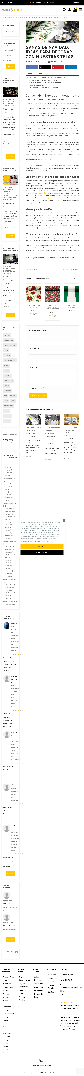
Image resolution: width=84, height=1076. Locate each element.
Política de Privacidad (38, 989)
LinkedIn (71, 67)
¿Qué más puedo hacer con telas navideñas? (44, 88)
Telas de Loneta (6, 1018)
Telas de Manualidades (9, 1012)
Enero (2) (9, 576)
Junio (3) (9, 525)
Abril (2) (8, 568)
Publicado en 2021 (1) (10, 601)
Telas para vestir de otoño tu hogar (71, 430)
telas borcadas (8, 340)
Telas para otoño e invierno (7, 997)
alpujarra (6, 365)
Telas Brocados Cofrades (7, 1033)
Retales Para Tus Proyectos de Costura (15, 794)
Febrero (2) (9, 473)
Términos (56, 1073)
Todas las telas (23, 992)
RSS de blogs (9, 952)
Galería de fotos (10, 434)
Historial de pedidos (52, 980)
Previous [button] (2, 119)
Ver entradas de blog (10, 907)
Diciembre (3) (10, 585)
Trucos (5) (8, 60)
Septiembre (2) (10, 593)
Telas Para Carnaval (7, 1051)
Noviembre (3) (10, 511)
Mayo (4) (9, 565)
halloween (7, 355)
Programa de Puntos (24, 998)
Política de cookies (27, 542)
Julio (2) (8, 595)
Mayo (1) (8, 527)
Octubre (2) (9, 514)
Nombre (31, 339)
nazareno (7, 421)
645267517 (67, 980)
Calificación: (33, 388)
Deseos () (78, 2)
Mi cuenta (52, 975)
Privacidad (48, 1073)
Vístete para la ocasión (36, 85)
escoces (6, 370)
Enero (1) (8, 475)
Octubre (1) (9, 486)
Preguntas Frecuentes (23, 985)
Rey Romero (7, 901)
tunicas (6, 411)
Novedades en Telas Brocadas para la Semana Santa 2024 (15, 841)
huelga (6, 350)
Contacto (52, 992)
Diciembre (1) (10, 467)
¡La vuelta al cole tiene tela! (33, 429)
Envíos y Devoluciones (24, 978)
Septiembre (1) (10, 517)
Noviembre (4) (10, 587)
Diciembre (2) (10, 484)
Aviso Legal (38, 984)
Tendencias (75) (10, 50)
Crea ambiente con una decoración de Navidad (45, 83)
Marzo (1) (9, 470)
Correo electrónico (35, 348)
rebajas (6, 385)
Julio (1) (8, 489)
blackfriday (7, 375)
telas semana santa (10, 345)
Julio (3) (8, 522)
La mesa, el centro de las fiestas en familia (43, 80)
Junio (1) (8, 492)
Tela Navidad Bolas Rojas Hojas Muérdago (52, 307)
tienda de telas (8, 380)
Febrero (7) (9, 573)
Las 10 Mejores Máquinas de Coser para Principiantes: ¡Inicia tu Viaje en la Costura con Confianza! (10, 194)
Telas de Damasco (7, 1025)
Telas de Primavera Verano (7, 1043)
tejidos (6, 400)
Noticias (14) (9, 55)
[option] (10, 115)
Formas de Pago (38, 995)
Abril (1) (8, 530)
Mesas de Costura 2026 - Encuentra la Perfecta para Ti (10, 270)
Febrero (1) (9, 497)
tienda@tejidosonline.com (71, 987)
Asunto (31, 358)
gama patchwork (55, 198)
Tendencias (75, 269)
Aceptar (42, 546)
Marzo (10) (9, 571)
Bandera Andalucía (71, 306)
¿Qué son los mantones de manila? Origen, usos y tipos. (9, 103)
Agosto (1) (9, 519)
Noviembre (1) (10, 604)
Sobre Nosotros (38, 978)
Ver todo (10, 66)
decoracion (7, 416)
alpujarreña (7, 390)
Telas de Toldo (8, 977)
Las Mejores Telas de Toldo (52, 429)
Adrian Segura (8, 923)
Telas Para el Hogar (8, 989)
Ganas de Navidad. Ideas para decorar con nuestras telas (46, 78)
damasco (7, 335)
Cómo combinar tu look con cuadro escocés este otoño (15, 696)
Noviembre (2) (10, 549)
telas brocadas (8, 405)
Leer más (6, 142)
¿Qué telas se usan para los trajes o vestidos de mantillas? (15, 749)
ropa (5, 395)
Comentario (33, 367)
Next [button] (19, 119)
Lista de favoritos (51, 986)
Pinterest (58, 67)
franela (13, 400)
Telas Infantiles (7, 982)
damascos (13, 395)
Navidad (34, 269)
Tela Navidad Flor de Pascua (33, 306)
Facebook (32, 67)
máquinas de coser (10, 360)
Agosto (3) (9, 557)
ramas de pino (44, 193)
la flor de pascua (71, 195)
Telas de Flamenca (7, 1005)
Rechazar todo (42, 552)
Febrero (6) (9, 535)
